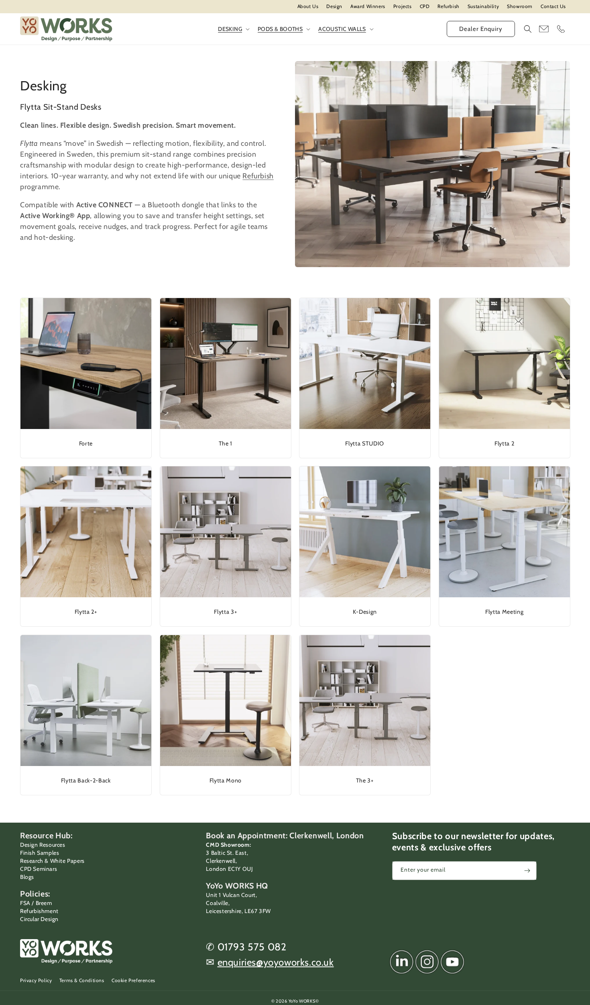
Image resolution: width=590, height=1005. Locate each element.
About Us (308, 6)
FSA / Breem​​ (36, 903)
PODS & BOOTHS (280, 29)
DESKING (230, 29)
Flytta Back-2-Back (86, 780)
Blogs (27, 876)
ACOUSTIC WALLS (342, 29)
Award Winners (367, 6)
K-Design (365, 611)
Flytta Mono (225, 780)
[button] (528, 29)
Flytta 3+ (225, 611)
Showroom (520, 6)
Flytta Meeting (504, 611)
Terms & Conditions (81, 980)
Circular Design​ (39, 919)
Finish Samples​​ (39, 852)
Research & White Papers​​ (52, 860)
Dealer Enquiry (481, 29)
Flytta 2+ (86, 611)
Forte (86, 443)
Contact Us (553, 6)
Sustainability (483, 6)
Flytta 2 (504, 443)
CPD (425, 6)
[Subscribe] (527, 870)
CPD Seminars (38, 868)
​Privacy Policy (36, 980)
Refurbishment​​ (39, 911)
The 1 (225, 443)
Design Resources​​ (42, 844)
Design (334, 6)
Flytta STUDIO (364, 443)
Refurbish (448, 6)
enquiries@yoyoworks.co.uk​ (276, 962)
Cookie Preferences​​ (133, 980)
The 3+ (365, 780)
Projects (402, 6)
